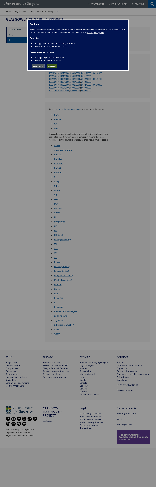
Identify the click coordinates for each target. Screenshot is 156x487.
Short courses (12, 374)
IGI (55, 253)
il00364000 (75, 90)
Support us (122, 368)
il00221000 (86, 79)
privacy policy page (95, 32)
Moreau (57, 284)
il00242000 (75, 82)
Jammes (57, 262)
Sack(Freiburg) (61, 316)
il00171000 (75, 76)
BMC (56, 114)
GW (55, 124)
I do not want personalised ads (47, 60)
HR (55, 230)
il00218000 (64, 79)
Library (83, 391)
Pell (56, 293)
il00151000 (97, 73)
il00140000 (75, 73)
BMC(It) (57, 168)
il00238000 (54, 82)
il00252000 (64, 85)
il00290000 (75, 85)
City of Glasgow (87, 365)
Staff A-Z (121, 362)
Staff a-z (139, 4)
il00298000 (97, 85)
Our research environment (55, 377)
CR (55, 194)
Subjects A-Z (11, 362)
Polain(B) (58, 298)
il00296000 (86, 85)
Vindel (57, 329)
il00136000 (64, 73)
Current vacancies (125, 390)
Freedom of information (91, 416)
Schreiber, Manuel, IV (64, 325)
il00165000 (64, 76)
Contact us (47, 421)
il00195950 (54, 79)
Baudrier (58, 154)
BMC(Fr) (58, 159)
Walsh (57, 333)
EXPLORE (85, 357)
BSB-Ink (58, 172)
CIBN (56, 186)
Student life (11, 380)
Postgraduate (12, 368)
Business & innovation (127, 371)
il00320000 (75, 87)
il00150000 (86, 73)
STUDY (9, 357)
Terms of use (86, 428)
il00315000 (64, 87)
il (9, 40)
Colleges (84, 385)
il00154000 (54, 76)
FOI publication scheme (90, 419)
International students (16, 377)
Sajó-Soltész (59, 320)
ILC (55, 257)
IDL (56, 248)
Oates (57, 289)
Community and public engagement (133, 374)
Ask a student (123, 377)
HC (55, 226)
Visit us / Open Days (15, 385)
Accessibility (85, 371)
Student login (119, 4)
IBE (55, 244)
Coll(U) (57, 190)
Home (8, 11)
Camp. (57, 181)
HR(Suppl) (58, 235)
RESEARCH (48, 357)
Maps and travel (87, 374)
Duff (56, 203)
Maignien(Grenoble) (63, 275)
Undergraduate (13, 365)
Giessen (58, 208)
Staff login (97, 4)
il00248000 (54, 85)
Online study (11, 371)
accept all (52, 66)
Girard (57, 212)
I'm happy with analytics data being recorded (54, 43)
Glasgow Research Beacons (55, 368)
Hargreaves (59, 221)
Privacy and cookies (89, 425)
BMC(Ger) (58, 163)
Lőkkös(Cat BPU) (62, 266)
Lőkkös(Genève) (61, 271)
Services (83, 388)
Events (83, 380)
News (82, 377)
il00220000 (75, 79)
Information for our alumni (129, 365)
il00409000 (86, 90)
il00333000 (86, 87)
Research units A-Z (51, 362)
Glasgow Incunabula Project (43, 11)
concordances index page (69, 109)
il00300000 (54, 87)
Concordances (15, 29)
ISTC (11, 34)
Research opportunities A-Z (55, 365)
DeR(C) (57, 199)
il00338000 (64, 90)
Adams (57, 145)
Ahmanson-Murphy (63, 150)
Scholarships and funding (17, 383)
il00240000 (64, 82)
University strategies (89, 394)
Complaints (122, 380)
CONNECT (122, 357)
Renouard (58, 307)
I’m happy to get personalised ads (48, 57)
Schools (83, 383)
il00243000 (86, 82)
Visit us (83, 368)
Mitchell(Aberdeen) (63, 280)
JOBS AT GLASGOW (127, 385)
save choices (38, 66)
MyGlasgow (20, 11)
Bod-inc (57, 119)
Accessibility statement (90, 413)
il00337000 (54, 90)
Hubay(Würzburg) (62, 239)
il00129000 (54, 73)
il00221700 (97, 79)
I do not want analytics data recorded (50, 46)
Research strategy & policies (56, 371)
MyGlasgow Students (126, 413)
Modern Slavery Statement (92, 422)
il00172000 (86, 76)
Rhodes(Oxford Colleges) (65, 311)
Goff (56, 128)
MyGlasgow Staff (124, 424)
